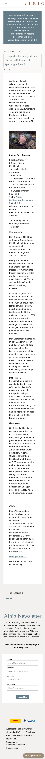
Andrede (10, 667)
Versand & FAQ (13, 732)
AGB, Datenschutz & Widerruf (20, 735)
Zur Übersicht (14, 52)
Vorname (10, 676)
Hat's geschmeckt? (18, 556)
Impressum (11, 739)
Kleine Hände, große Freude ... (9, 70)
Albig (33, 3)
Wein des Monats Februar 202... (5, 70)
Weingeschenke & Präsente (19, 729)
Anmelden (22, 697)
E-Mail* (9, 659)
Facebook (30, 732)
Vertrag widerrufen (33, 755)
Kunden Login (12, 748)
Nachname (11, 684)
